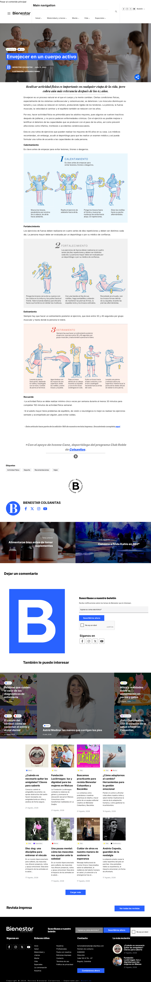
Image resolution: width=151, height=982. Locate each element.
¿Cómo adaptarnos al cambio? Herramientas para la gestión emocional (114, 782)
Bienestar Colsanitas (22, 67)
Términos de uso (62, 961)
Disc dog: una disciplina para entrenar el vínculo (36, 852)
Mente (75, 18)
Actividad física (13, 470)
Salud (37, 18)
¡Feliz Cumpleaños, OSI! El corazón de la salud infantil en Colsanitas (133, 725)
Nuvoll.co (86, 981)
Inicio (36, 946)
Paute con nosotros (63, 952)
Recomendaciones (42, 470)
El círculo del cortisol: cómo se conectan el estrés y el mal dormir (16, 725)
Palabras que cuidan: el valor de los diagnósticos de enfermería (17, 692)
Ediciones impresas (63, 955)
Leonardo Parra (32, 71)
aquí (117, 426)
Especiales (99, 18)
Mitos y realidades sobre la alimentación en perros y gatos (131, 692)
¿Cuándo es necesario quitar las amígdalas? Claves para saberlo (134, 947)
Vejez (55, 470)
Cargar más (75, 892)
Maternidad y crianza (56, 18)
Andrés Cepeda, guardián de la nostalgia (112, 852)
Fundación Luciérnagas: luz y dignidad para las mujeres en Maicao (132, 961)
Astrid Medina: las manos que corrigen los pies (72, 730)
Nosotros (37, 971)
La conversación (40, 967)
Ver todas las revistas (130, 908)
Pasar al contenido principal (13, 2)
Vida (86, 18)
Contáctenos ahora (91, 970)
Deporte (27, 470)
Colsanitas (77, 449)
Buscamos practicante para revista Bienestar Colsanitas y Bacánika (86, 782)
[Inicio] (20, 13)
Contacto (59, 958)
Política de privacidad (64, 964)
